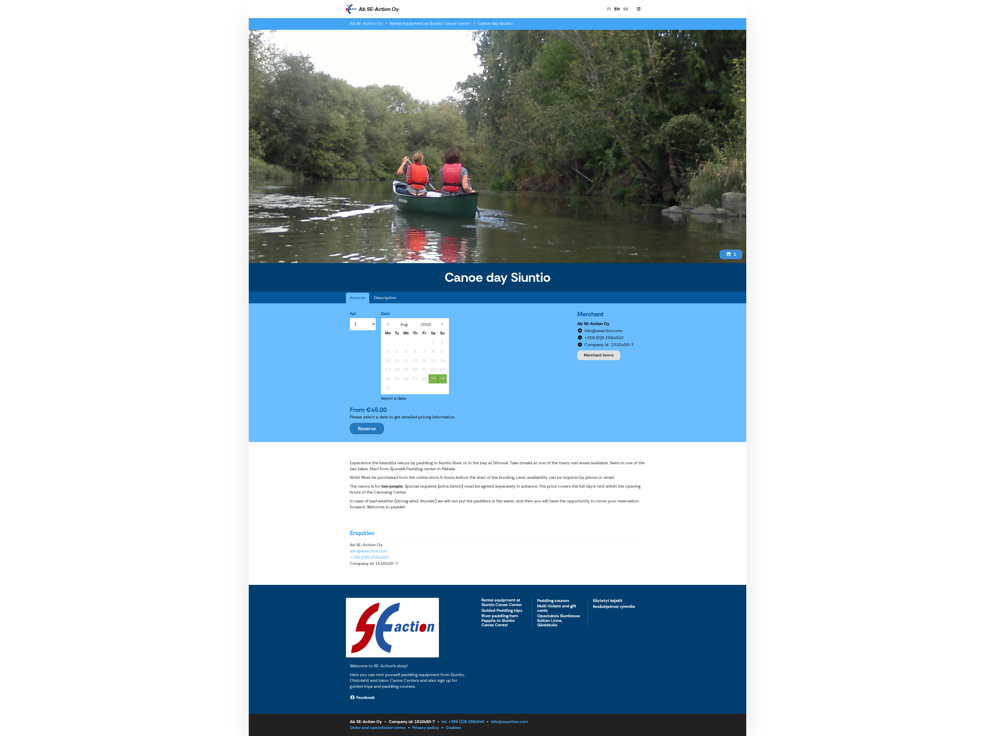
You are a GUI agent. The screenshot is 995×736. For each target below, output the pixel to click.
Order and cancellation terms (378, 727)
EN (617, 9)
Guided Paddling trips (501, 610)
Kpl (353, 313)
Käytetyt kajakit (607, 600)
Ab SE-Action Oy (366, 23)
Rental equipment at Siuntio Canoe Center (430, 23)
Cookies (453, 727)
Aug (404, 324)
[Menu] (638, 9)
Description (385, 297)
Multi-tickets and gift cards (556, 608)
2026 (426, 324)
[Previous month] (388, 324)
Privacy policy (425, 727)
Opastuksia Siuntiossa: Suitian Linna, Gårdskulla (558, 621)
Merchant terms (599, 355)
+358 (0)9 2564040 (369, 557)
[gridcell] (387, 342)
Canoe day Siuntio (495, 23)
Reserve (357, 297)
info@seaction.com (368, 551)
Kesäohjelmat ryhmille (614, 606)
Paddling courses (553, 600)
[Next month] (442, 324)
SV (625, 9)
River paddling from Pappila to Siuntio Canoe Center (499, 621)
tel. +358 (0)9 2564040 (463, 721)
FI (609, 9)
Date (385, 313)
